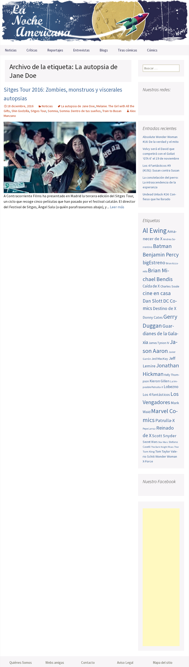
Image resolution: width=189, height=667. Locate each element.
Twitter (155, 99)
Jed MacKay (160, 359)
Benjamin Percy (161, 254)
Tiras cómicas (127, 50)
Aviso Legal (125, 662)
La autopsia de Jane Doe (78, 106)
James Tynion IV (159, 343)
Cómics (152, 50)
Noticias (11, 50)
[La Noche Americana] (94, 22)
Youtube (164, 99)
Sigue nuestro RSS (156, 107)
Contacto (88, 662)
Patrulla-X (165, 420)
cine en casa (157, 293)
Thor (176, 446)
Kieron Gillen (159, 381)
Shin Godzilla (20, 111)
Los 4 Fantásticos (156, 394)
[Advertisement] (161, 577)
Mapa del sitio (162, 662)
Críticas (32, 50)
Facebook (147, 99)
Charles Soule (169, 286)
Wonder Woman (166, 456)
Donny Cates (153, 317)
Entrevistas (81, 50)
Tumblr (147, 107)
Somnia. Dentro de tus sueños (80, 111)
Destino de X (164, 308)
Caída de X (151, 286)
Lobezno (171, 386)
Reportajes (55, 50)
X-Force (148, 461)
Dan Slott (152, 301)
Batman (162, 246)
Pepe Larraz (149, 428)
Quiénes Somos (20, 662)
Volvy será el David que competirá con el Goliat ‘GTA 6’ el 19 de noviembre (161, 153)
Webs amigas (54, 662)
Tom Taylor (162, 451)
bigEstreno (154, 262)
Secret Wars (150, 442)
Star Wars (163, 442)
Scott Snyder (164, 435)
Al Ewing (155, 230)
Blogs (104, 50)
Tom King (149, 451)
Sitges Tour (38, 111)
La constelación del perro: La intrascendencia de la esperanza (160, 182)
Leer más (117, 207)
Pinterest (173, 99)
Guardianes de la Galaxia (160, 334)
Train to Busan (111, 111)
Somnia (53, 111)
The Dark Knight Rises (162, 446)
